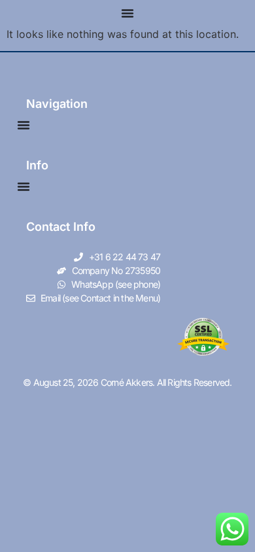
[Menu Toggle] (127, 13)
